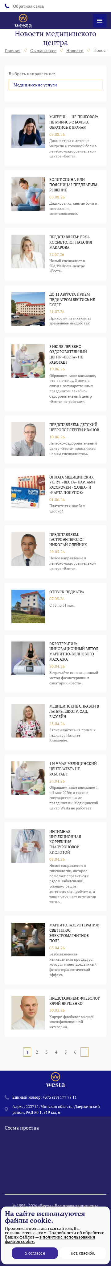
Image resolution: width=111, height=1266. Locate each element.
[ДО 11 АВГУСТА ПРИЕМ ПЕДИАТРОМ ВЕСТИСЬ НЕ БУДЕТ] (28, 309)
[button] (55, 84)
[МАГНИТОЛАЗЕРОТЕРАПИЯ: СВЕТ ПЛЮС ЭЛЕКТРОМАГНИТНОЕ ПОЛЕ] (28, 950)
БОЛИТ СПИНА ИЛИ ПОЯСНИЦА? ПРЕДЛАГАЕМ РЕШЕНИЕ (73, 184)
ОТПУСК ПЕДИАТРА (66, 592)
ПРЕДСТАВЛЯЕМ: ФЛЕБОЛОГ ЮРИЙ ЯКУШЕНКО (74, 1001)
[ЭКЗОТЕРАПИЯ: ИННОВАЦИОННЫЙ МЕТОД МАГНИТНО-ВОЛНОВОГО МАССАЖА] (28, 663)
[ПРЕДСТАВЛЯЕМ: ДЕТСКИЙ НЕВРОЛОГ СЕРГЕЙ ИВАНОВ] (28, 439)
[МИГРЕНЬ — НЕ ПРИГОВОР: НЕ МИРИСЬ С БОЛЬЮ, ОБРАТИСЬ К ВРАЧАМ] (28, 137)
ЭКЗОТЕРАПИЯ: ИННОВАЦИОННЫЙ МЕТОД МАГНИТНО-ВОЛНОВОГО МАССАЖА (73, 651)
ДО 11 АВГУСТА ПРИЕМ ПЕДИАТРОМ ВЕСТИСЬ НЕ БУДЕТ (72, 299)
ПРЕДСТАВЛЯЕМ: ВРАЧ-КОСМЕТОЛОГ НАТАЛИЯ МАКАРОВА (70, 242)
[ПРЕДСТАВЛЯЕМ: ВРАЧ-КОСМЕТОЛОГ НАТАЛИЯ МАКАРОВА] (28, 254)
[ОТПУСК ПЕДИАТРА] (28, 606)
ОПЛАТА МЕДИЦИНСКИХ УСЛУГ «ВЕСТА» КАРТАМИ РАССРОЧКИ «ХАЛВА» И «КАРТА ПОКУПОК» (72, 485)
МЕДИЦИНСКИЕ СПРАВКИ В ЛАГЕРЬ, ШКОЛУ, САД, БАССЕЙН (74, 711)
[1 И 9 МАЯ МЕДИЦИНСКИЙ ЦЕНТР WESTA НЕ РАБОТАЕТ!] (28, 786)
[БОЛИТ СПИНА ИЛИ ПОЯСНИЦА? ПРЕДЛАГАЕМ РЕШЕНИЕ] (28, 196)
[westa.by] (23, 20)
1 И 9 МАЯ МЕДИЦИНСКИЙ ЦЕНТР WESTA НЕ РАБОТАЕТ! (73, 768)
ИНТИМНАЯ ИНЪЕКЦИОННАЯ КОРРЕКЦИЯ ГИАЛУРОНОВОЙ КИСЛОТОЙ (65, 841)
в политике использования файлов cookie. (50, 1239)
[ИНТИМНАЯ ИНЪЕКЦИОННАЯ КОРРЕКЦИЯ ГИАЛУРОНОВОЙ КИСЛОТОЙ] (28, 867)
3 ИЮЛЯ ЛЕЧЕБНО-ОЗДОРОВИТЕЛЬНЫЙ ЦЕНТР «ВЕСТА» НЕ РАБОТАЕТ (68, 354)
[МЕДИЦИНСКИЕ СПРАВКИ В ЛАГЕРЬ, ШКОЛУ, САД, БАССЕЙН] (28, 723)
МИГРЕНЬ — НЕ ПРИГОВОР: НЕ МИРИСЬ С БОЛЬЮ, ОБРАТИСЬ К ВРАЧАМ (73, 122)
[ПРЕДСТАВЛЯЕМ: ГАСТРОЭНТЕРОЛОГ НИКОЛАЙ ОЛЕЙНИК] (28, 551)
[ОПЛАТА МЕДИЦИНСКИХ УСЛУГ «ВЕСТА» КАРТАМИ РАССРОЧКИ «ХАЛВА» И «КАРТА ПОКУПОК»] (28, 494)
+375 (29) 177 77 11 (60, 1097)
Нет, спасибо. (83, 1253)
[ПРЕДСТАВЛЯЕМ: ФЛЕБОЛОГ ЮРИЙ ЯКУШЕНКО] (28, 1013)
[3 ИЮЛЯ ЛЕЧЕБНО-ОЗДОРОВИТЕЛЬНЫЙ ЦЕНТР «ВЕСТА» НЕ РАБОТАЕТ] (28, 374)
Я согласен (35, 1253)
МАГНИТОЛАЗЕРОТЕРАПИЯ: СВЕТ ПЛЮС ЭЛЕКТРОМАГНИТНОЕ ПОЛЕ (74, 933)
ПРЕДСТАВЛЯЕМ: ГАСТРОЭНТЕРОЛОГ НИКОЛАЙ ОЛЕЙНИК (68, 539)
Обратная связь (28, 6)
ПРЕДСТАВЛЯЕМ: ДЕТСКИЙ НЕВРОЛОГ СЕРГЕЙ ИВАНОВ (74, 427)
